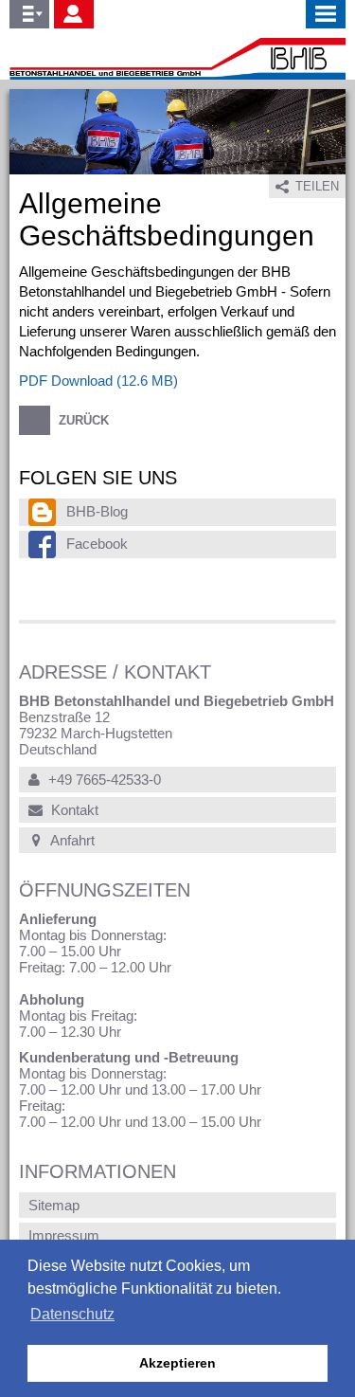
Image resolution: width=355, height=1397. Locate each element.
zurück (82, 420)
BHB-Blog (97, 511)
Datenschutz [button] (72, 1314)
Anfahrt (71, 840)
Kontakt (72, 810)
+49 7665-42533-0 (102, 779)
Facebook (97, 543)
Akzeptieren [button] (177, 1362)
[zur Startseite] (177, 59)
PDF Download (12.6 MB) (98, 380)
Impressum (63, 1235)
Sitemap (54, 1205)
